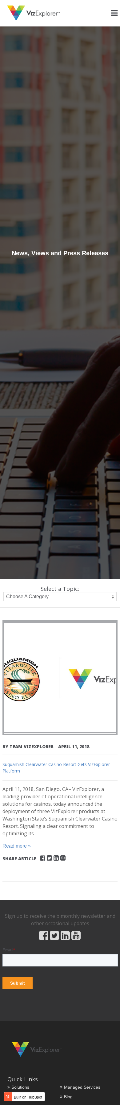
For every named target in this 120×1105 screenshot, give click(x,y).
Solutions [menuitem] (20, 1087)
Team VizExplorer (32, 746)
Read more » (16, 846)
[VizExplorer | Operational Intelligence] (33, 13)
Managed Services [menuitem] (82, 1087)
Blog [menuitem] (68, 1096)
